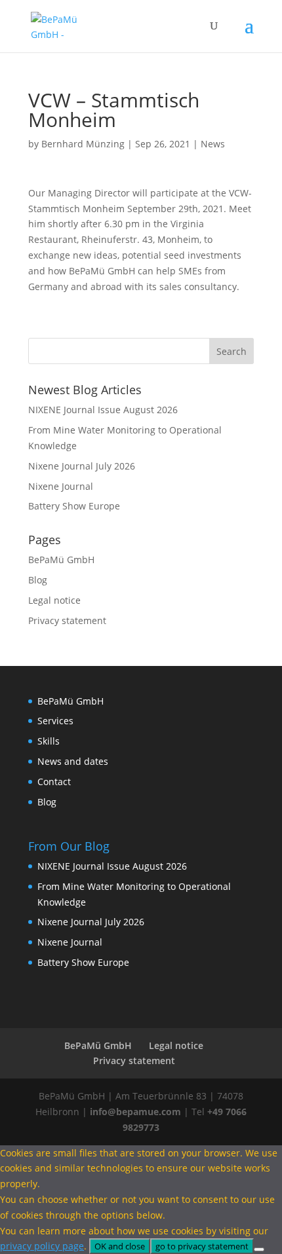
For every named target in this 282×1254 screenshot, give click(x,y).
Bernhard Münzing (83, 144)
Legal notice (54, 600)
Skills (48, 741)
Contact (54, 781)
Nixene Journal (60, 486)
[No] (259, 1249)
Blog (37, 580)
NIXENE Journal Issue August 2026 (103, 409)
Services (55, 720)
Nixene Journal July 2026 (81, 466)
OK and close (119, 1246)
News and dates (72, 761)
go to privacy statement (202, 1246)
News (213, 144)
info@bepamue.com (135, 1111)
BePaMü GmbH (61, 559)
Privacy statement (67, 620)
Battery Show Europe (74, 506)
